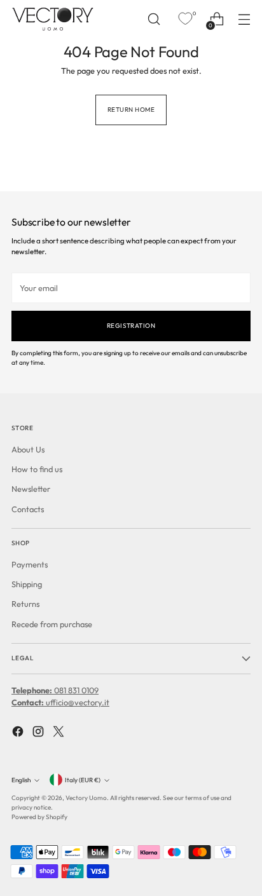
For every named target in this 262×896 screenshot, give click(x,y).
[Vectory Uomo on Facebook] (19, 733)
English (21, 780)
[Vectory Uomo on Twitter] (59, 733)
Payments (29, 564)
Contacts (27, 509)
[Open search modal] (154, 19)
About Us (28, 449)
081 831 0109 (55, 690)
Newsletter (30, 489)
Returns (25, 604)
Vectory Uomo (86, 798)
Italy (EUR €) (82, 780)
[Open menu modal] (244, 19)
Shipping (26, 584)
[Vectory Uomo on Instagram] (39, 733)
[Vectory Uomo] (52, 18)
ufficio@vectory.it (60, 702)
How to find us (36, 469)
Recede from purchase (51, 624)
